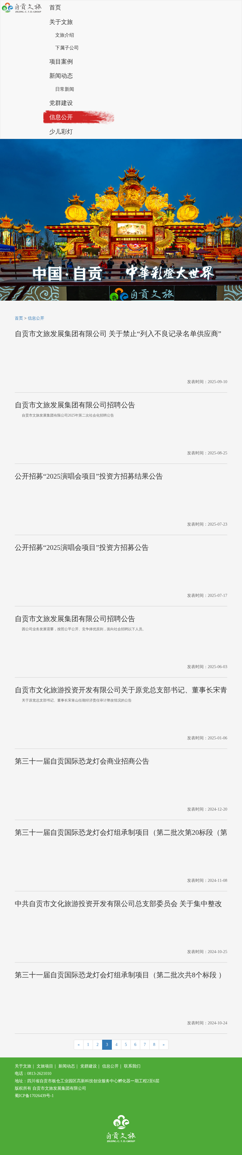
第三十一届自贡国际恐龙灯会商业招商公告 (82, 761)
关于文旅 (61, 22)
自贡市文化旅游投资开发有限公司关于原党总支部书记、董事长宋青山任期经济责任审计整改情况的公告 (121, 691)
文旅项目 (45, 1066)
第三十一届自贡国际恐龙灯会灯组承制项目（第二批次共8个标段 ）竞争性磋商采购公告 (120, 976)
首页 (55, 7)
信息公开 (61, 117)
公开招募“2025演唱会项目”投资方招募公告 (82, 547)
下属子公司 (67, 47)
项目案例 (61, 61)
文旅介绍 (64, 35)
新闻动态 (61, 75)
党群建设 (61, 103)
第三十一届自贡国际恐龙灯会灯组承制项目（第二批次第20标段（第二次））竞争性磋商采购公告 (121, 834)
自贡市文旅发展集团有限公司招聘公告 (75, 405)
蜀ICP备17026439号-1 (34, 1096)
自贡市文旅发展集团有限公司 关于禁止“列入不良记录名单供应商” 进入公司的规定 (118, 335)
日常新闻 (64, 89)
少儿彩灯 (61, 131)
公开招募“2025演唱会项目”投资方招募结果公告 (89, 476)
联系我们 (132, 1066)
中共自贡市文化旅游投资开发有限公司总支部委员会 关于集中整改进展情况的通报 (118, 905)
